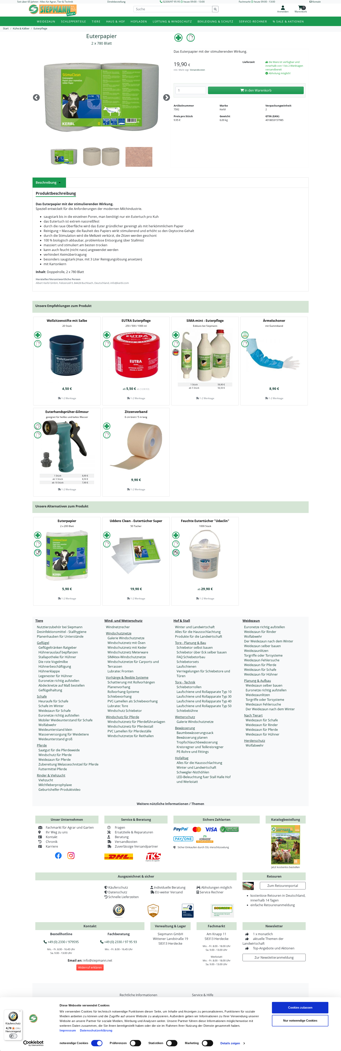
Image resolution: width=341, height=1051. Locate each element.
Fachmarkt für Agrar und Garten (70, 827)
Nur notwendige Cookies (300, 1020)
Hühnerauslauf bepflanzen (58, 652)
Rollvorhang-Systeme (123, 692)
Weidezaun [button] (46, 21)
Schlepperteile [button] (73, 21)
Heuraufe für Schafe (53, 701)
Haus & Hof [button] (115, 21)
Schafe (42, 696)
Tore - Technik (185, 682)
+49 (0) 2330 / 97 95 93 (120, 942)
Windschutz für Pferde (55, 755)
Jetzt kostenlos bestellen (285, 867)
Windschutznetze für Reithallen (131, 736)
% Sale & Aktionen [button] (288, 21)
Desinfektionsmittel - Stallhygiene (61, 632)
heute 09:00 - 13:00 (194, 1)
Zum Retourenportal (282, 885)
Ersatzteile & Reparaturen (134, 832)
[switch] (135, 1043)
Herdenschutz (254, 740)
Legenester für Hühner (55, 676)
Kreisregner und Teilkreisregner (200, 747)
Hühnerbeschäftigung (54, 666)
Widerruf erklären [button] (90, 967)
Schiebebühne (187, 710)
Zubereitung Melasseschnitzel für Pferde (68, 764)
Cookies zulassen (300, 1007)
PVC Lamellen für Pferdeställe (129, 731)
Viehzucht (45, 780)
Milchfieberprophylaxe (55, 785)
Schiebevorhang (120, 696)
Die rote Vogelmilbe (53, 662)
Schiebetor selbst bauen (195, 647)
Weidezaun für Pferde (54, 759)
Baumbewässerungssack (195, 733)
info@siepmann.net (97, 960)
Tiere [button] (96, 21)
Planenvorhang (119, 687)
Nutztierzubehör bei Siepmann (59, 627)
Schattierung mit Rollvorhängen (131, 682)
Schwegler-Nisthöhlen (193, 772)
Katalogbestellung (285, 819)
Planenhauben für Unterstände (60, 636)
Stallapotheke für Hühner (57, 657)
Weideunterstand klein (55, 729)
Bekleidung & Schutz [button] (215, 21)
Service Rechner (212, 892)
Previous (36, 98)
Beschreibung (46, 182)
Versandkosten (197, 69)
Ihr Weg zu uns (57, 832)
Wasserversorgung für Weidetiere (63, 734)
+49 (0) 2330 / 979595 (63, 942)
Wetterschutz (185, 717)
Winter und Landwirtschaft (195, 627)
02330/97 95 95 (171, 1)
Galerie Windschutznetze (126, 638)
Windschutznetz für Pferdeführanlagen (136, 722)
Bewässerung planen (192, 737)
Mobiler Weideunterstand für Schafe (65, 720)
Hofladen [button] (139, 21)
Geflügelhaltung (50, 690)
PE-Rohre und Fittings (193, 752)
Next (166, 98)
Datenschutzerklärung (96, 1030)
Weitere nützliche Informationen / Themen (170, 804)
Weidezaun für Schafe (54, 710)
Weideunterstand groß (55, 739)
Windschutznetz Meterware (128, 652)
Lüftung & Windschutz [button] (172, 21)
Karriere (52, 846)
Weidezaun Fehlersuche (261, 660)
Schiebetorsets (188, 662)
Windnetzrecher (118, 627)
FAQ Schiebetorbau (191, 657)
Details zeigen (230, 1043)
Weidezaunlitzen (256, 651)
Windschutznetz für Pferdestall (130, 726)
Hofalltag (181, 758)
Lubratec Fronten (120, 671)
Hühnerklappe (49, 671)
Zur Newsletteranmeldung (274, 957)
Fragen (120, 827)
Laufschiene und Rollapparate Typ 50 (204, 706)
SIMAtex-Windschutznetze (127, 657)
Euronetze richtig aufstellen (58, 681)
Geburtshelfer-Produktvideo (59, 789)
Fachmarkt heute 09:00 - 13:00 (257, 1)
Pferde (42, 745)
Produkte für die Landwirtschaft (198, 636)
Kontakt (51, 837)
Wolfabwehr (47, 725)
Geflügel (43, 643)
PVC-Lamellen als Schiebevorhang (133, 701)
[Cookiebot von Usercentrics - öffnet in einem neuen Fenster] (33, 1043)
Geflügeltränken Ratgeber (57, 647)
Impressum (68, 1030)
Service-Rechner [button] (253, 21)
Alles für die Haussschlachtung (198, 632)
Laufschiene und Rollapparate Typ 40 (204, 701)
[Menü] (20, 1012)
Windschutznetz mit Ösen (126, 643)
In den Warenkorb (258, 90)
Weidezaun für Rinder (260, 632)
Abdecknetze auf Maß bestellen (61, 685)
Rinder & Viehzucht (51, 775)
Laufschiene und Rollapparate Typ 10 (204, 692)
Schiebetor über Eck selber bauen (202, 652)
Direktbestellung (116, 1)
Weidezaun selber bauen (262, 646)
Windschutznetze (118, 633)
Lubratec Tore (118, 706)
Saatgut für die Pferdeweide (59, 750)
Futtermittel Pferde (52, 769)
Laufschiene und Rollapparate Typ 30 (204, 696)
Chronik (51, 841)
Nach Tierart (253, 715)
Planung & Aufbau (257, 681)
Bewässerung (185, 728)
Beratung (122, 837)
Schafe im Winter (51, 706)
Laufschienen (186, 666)
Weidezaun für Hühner (261, 674)
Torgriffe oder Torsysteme (263, 655)
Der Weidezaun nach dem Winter (268, 641)
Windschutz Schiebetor (125, 710)
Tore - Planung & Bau (190, 643)
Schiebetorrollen (189, 687)
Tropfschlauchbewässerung (197, 742)
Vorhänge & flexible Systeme (127, 677)
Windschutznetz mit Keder (127, 647)
